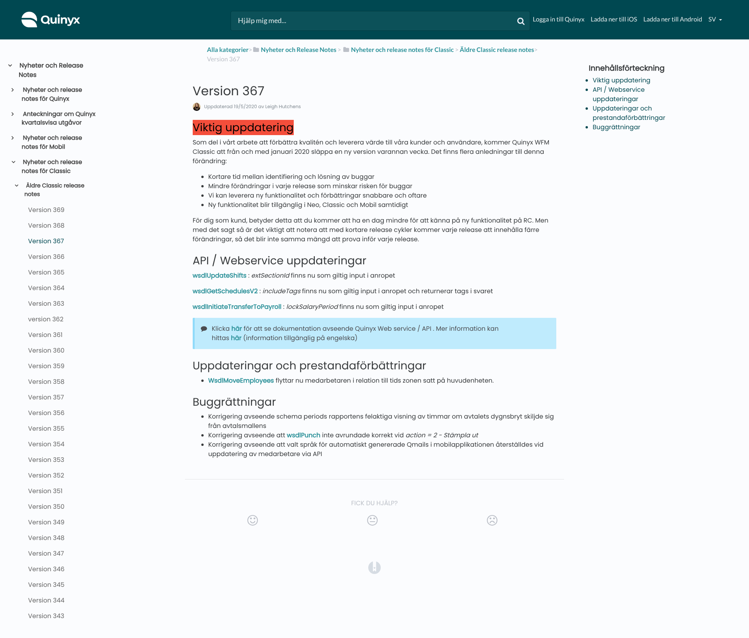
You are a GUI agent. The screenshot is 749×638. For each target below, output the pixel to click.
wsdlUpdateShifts (220, 275)
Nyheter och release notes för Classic (52, 166)
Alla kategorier (228, 49)
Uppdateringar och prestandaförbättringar (629, 113)
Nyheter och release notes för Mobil (52, 142)
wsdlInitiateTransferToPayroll (237, 306)
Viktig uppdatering (621, 80)
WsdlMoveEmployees (241, 380)
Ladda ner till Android (672, 19)
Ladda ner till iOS (614, 19)
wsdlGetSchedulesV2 (225, 291)
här (236, 328)
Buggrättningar (616, 127)
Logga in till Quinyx (558, 19)
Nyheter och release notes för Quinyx (52, 94)
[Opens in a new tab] (374, 567)
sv (712, 19)
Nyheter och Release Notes (51, 70)
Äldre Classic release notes (54, 190)
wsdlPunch (303, 435)
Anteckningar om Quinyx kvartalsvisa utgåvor (59, 118)
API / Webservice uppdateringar (618, 94)
